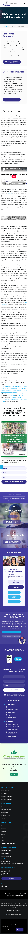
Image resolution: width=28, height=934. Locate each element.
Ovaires (3, 834)
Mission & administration (7, 796)
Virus (2, 840)
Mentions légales (5, 905)
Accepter (19, 929)
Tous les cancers (5, 825)
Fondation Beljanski (16, 397)
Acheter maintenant (18, 659)
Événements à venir (6, 850)
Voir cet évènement (14, 592)
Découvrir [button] (13, 774)
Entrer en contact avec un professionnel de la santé (12, 522)
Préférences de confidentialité (14, 910)
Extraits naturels (10, 704)
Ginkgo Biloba (4, 812)
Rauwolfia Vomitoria (6, 809)
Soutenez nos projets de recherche (12, 636)
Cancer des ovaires (13, 729)
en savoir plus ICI (18, 393)
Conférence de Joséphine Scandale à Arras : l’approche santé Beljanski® (15, 572)
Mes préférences (8, 929)
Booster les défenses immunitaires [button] (11, 100)
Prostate (3, 828)
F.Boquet (12, 395)
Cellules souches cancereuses (12, 732)
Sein (2, 837)
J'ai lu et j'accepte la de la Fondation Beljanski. (16, 695)
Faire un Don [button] (11, 878)
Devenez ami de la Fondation (11, 631)
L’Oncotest (4, 793)
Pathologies (9, 721)
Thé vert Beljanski (12, 717)
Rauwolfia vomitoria (13, 709)
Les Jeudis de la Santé (6, 856)
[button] (24, 3)
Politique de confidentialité (16, 905)
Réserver (16, 587)
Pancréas (3, 831)
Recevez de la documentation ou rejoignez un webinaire (12, 542)
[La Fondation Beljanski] (7, 3)
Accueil (5, 26)
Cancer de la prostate (13, 726)
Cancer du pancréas (13, 724)
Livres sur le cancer (6, 853)
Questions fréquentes (6, 799)
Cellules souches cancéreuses (8, 843)
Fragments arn (12, 715)
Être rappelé (13, 516)
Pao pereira (9, 193)
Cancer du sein (12, 736)
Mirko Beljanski (5, 790)
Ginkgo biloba (11, 712)
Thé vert (3, 818)
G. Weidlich (20, 395)
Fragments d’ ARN (5, 815)
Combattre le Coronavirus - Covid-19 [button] (12, 62)
